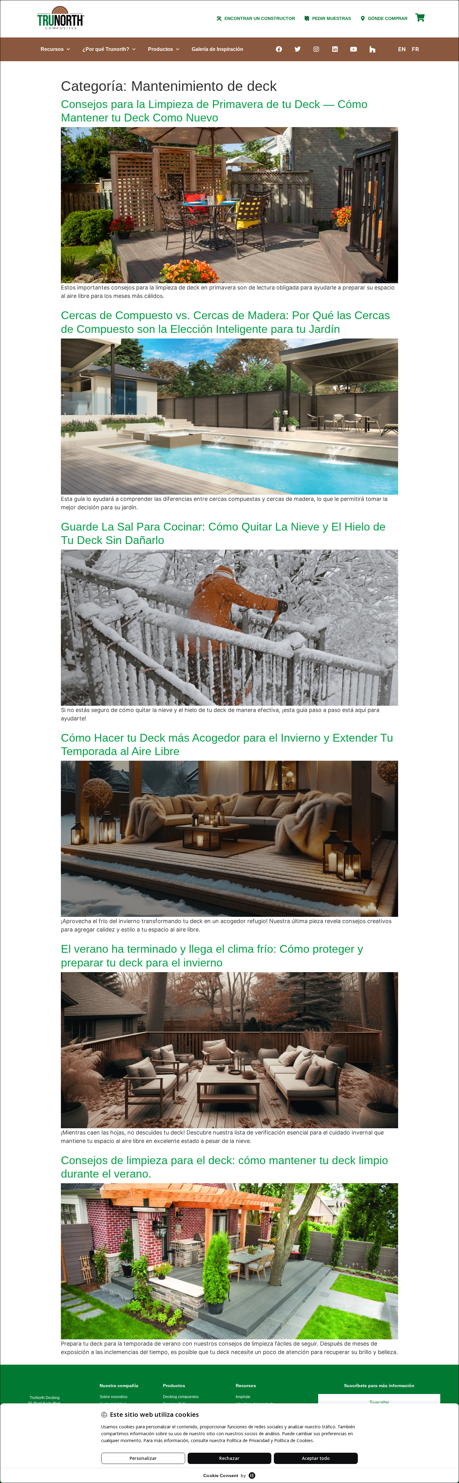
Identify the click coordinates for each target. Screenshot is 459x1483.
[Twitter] (297, 49)
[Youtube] (354, 49)
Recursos (52, 49)
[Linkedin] (335, 49)
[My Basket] (420, 20)
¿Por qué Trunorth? (105, 49)
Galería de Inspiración (217, 49)
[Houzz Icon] (372, 49)
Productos (160, 49)
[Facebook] (279, 49)
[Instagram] (316, 49)
